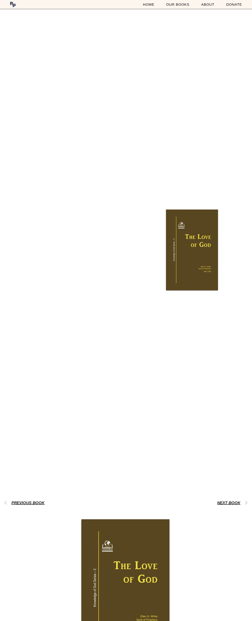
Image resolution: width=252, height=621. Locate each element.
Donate (234, 4)
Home (148, 4)
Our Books (177, 4)
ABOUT (207, 4)
